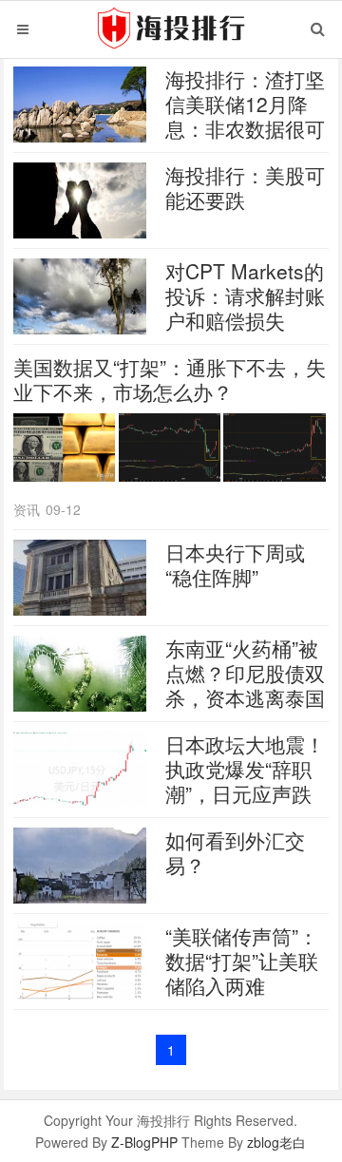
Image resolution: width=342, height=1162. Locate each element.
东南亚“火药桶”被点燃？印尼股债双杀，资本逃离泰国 (245, 673)
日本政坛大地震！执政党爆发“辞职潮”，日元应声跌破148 (245, 781)
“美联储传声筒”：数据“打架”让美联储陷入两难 (241, 961)
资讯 (26, 509)
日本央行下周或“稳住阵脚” (235, 564)
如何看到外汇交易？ (235, 852)
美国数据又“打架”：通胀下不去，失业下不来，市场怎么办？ (169, 379)
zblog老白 (276, 1142)
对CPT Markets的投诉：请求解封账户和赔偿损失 (245, 295)
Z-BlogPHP (144, 1142)
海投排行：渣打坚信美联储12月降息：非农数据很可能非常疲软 (245, 116)
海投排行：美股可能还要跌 (245, 187)
